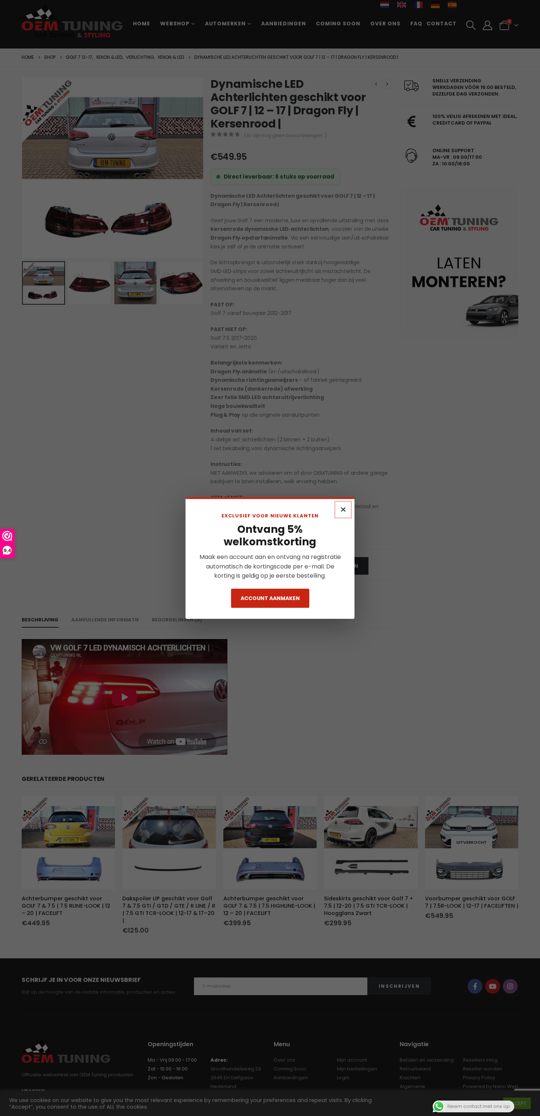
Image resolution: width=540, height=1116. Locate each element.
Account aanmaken (270, 598)
